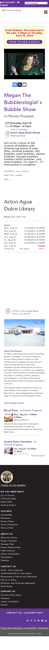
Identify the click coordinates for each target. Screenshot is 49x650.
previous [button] (9, 248)
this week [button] (24, 248)
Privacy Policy (7, 521)
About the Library (9, 537)
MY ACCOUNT (8, 2)
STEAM (18, 175)
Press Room (6, 586)
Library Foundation (10, 601)
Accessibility (6, 515)
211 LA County (7, 495)
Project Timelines (9, 541)
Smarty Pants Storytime (20, 443)
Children (25, 171)
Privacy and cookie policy (12, 628)
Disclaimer (6, 518)
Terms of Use (7, 528)
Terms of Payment (9, 524)
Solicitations (6, 557)
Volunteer (5, 598)
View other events (24, 41)
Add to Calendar (19, 129)
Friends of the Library (11, 595)
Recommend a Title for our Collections (19, 577)
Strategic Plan (7, 544)
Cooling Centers (8, 505)
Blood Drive (23, 410)
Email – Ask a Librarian (12, 570)
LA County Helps (8, 498)
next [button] (41, 248)
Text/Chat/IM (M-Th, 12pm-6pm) (16, 573)
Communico (43, 628)
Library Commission (10, 554)
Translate (32, 5)
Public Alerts (6, 502)
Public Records (8, 550)
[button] (46, 12)
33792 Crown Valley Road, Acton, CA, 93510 (25, 312)
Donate (4, 605)
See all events (38, 455)
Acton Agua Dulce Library (25, 132)
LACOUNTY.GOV (33, 613)
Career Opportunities (11, 547)
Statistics (5, 560)
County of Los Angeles (13, 485)
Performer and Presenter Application (18, 583)
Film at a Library (8, 580)
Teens (18, 171)
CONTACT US (14, 613)
